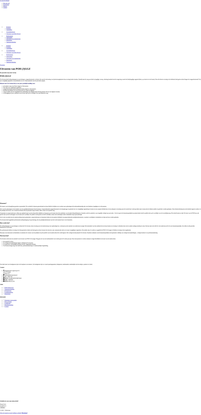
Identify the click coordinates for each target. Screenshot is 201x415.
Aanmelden (9, 29)
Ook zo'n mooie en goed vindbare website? (13, 413)
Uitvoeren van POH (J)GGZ (13, 34)
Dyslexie (8, 27)
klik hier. (57, 210)
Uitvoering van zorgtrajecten (13, 39)
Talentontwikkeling (11, 42)
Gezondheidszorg (10, 32)
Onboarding (9, 37)
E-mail (2, 406)
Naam (1, 404)
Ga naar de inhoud (4, 0)
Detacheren (9, 40)
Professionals (9, 36)
